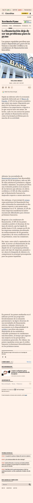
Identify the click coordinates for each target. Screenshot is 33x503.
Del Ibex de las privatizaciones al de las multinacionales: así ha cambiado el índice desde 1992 (16, 471)
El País (29, 17)
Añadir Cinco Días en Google (10, 91)
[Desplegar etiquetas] (30, 383)
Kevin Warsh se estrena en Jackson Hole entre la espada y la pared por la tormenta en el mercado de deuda (15, 464)
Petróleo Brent (27, 10)
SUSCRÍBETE (25, 13)
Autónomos (5, 25)
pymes (27, 200)
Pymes (10, 25)
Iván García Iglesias (16, 376)
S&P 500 (15, 10)
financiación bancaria (10, 178)
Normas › (29, 361)
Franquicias (25, 25)
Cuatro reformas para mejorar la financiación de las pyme (20, 372)
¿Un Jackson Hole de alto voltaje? (15, 459)
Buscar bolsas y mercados (10, 480)
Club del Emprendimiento (27, 22)
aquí (26, 395)
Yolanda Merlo (16, 80)
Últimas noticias (7, 453)
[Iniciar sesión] (30, 13)
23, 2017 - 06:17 (18, 83)
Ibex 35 (4, 10)
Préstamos (19, 384)
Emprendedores (17, 25)
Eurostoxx (9, 488)
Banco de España (6, 384)
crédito (4, 329)
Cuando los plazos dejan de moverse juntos (18, 456)
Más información (5, 391)
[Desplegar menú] (3, 13)
